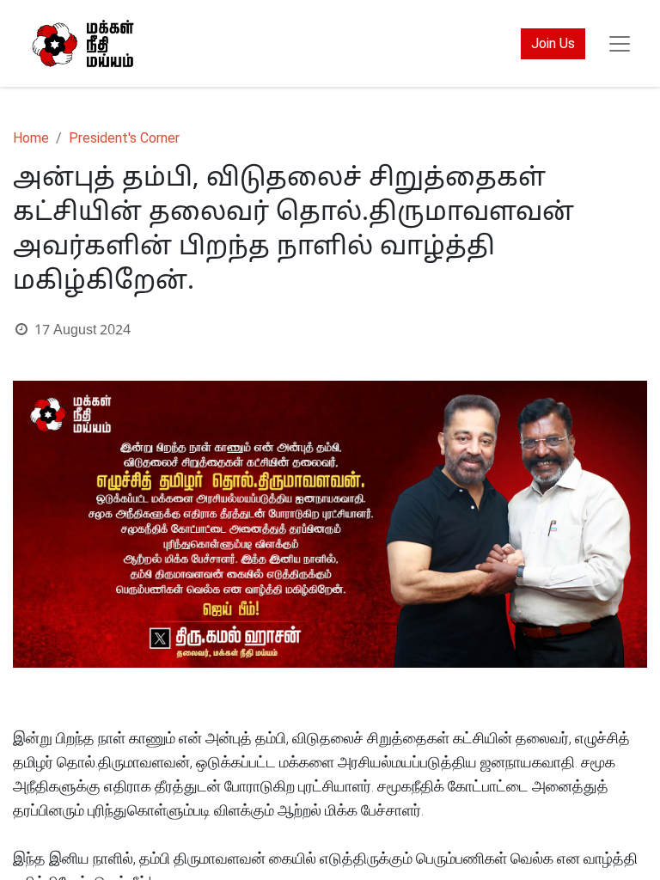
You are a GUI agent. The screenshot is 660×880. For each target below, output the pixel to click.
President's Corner (124, 138)
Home (31, 138)
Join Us (553, 43)
